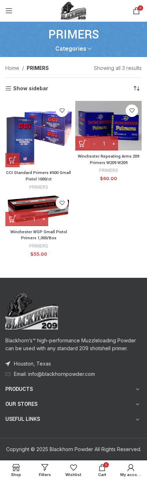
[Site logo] (73, 10)
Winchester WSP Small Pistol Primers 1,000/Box (38, 235)
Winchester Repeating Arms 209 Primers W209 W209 (108, 159)
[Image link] (32, 310)
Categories (70, 48)
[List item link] (73, 374)
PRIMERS (38, 187)
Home (12, 68)
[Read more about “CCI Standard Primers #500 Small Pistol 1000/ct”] (12, 160)
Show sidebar (30, 88)
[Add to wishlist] (62, 110)
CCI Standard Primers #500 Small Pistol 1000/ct (38, 176)
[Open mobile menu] (9, 11)
